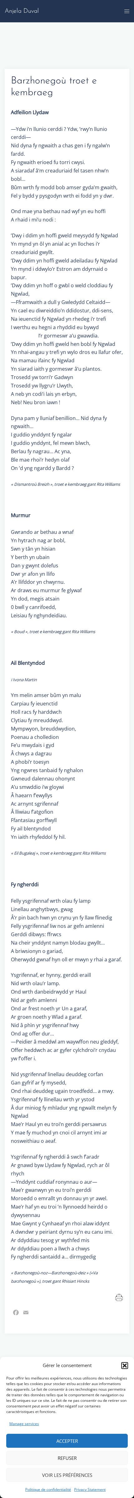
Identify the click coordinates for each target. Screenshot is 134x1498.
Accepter (67, 1441)
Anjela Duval (22, 11)
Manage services (24, 1423)
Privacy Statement (90, 1489)
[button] (125, 1365)
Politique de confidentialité (48, 1489)
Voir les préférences (67, 1475)
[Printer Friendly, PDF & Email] (119, 1297)
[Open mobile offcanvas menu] (126, 11)
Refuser (67, 1458)
